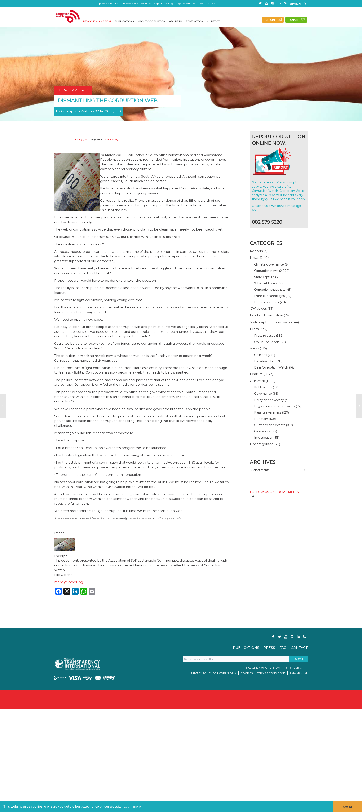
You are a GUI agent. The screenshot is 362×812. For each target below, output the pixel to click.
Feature (256, 374)
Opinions (260, 355)
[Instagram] (273, 3)
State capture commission (271, 322)
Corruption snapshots (269, 289)
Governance (263, 394)
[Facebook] (254, 3)
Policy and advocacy (269, 400)
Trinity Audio (95, 139)
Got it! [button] (347, 806)
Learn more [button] (132, 806)
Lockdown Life (265, 361)
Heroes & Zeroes (266, 302)
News (254, 258)
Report (270, 19)
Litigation (261, 419)
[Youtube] (266, 3)
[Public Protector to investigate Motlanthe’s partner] (359, 406)
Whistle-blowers (266, 283)
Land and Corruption (266, 315)
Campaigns (262, 431)
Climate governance (269, 264)
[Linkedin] (279, 3)
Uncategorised (262, 444)
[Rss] (285, 3)
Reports (256, 251)
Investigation (263, 438)
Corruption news (266, 271)
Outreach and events (269, 425)
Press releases (264, 336)
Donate (294, 19)
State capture (264, 277)
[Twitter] (260, 3)
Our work (257, 381)
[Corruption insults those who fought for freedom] (3, 406)
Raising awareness (267, 412)
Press (254, 329)
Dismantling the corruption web (108, 100)
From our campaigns (269, 296)
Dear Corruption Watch (271, 367)
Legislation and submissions (274, 406)
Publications (263, 387)
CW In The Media (266, 342)
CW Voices (258, 309)
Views (254, 348)
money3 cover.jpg (68, 582)
